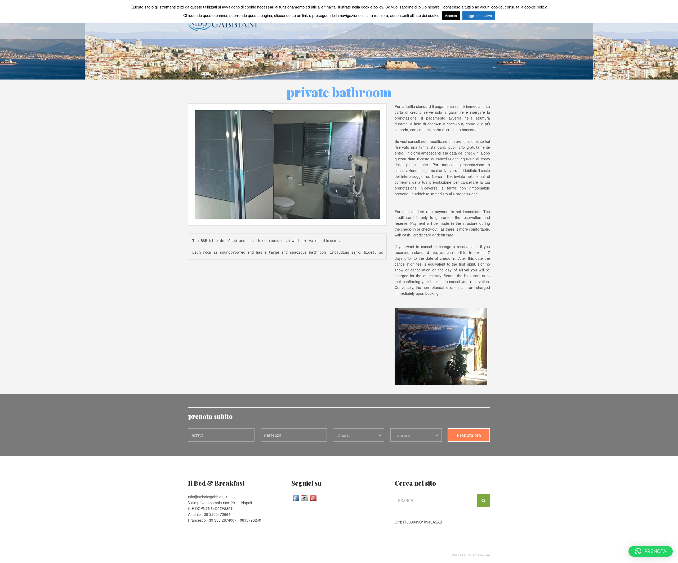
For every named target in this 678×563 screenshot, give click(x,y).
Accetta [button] (451, 15)
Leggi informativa (479, 15)
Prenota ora (469, 435)
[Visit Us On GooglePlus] (304, 497)
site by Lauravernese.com (470, 555)
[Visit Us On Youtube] (313, 497)
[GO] (483, 500)
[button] (650, 551)
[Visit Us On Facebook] (295, 497)
